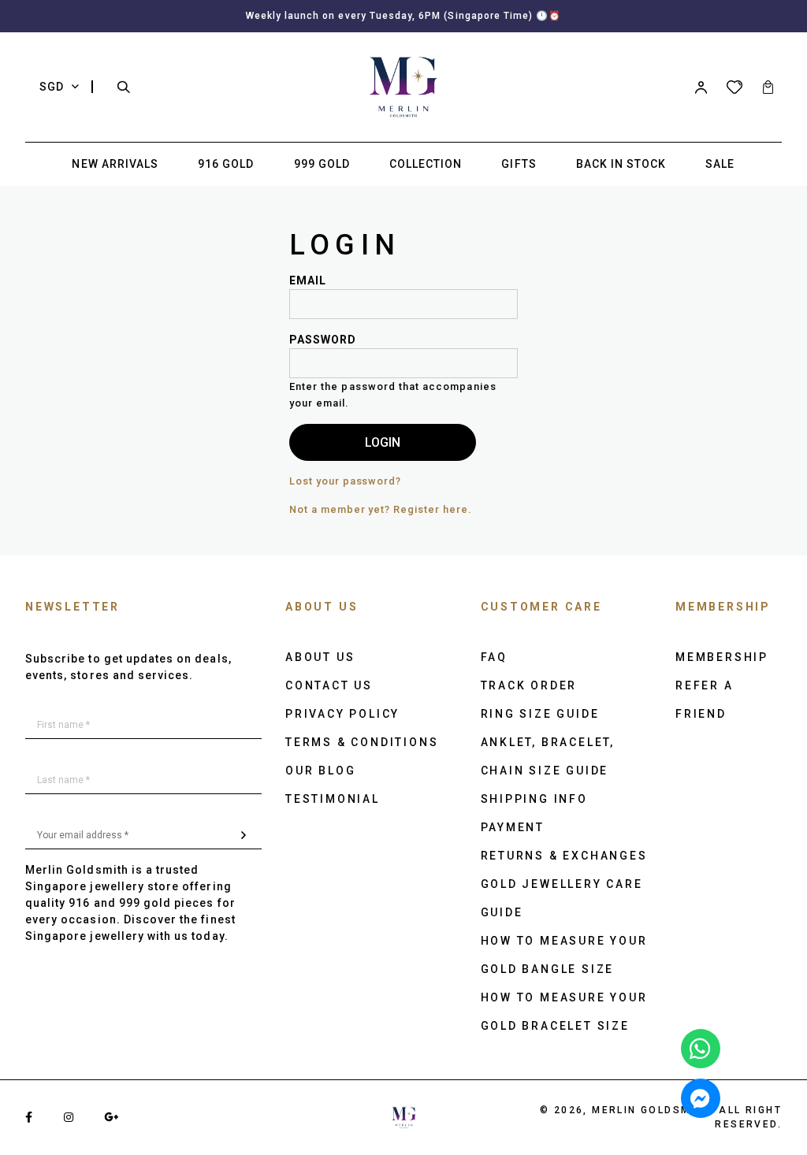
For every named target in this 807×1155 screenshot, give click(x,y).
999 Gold (322, 164)
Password (322, 339)
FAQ (494, 657)
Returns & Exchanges (564, 855)
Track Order (529, 685)
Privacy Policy (342, 713)
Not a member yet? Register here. (380, 509)
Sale (719, 164)
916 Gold (226, 164)
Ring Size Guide (540, 713)
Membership (721, 657)
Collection (426, 164)
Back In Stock (621, 164)
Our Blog (320, 770)
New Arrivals (115, 164)
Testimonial (332, 799)
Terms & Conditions (361, 742)
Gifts (518, 164)
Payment (513, 827)
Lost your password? (345, 481)
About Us (320, 657)
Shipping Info (534, 799)
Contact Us (329, 685)
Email (307, 280)
